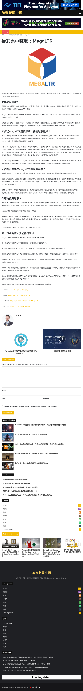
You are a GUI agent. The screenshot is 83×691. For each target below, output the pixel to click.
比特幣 (5, 516)
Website (46, 398)
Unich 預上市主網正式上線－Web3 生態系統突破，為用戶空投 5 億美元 (39, 444)
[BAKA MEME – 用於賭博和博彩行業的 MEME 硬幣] (72, 543)
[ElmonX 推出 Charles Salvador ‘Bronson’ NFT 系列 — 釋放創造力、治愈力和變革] (52, 543)
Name (4, 390)
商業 (4, 512)
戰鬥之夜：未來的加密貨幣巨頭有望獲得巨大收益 (31, 463)
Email (4, 398)
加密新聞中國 (36, 687)
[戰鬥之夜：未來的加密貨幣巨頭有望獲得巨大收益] (8, 466)
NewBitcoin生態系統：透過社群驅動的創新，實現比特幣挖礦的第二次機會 (40, 425)
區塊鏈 (11, 35)
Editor (19, 315)
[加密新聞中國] (12, 13)
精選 (4, 522)
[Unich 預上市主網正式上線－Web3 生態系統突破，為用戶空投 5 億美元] (8, 447)
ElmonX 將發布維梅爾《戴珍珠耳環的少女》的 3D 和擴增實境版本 (37, 453)
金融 (4, 526)
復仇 (4, 519)
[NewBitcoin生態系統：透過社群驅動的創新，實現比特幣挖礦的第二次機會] (8, 428)
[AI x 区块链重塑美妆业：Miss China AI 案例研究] (8, 437)
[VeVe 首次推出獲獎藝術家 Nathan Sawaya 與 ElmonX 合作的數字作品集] (31, 543)
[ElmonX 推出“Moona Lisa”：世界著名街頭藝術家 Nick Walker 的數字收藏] (10, 543)
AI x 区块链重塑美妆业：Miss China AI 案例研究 (31, 434)
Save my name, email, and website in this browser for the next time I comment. (30, 406)
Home (5, 35)
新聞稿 (5, 509)
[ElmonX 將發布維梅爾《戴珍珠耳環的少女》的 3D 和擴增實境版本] (8, 457)
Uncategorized (8, 529)
